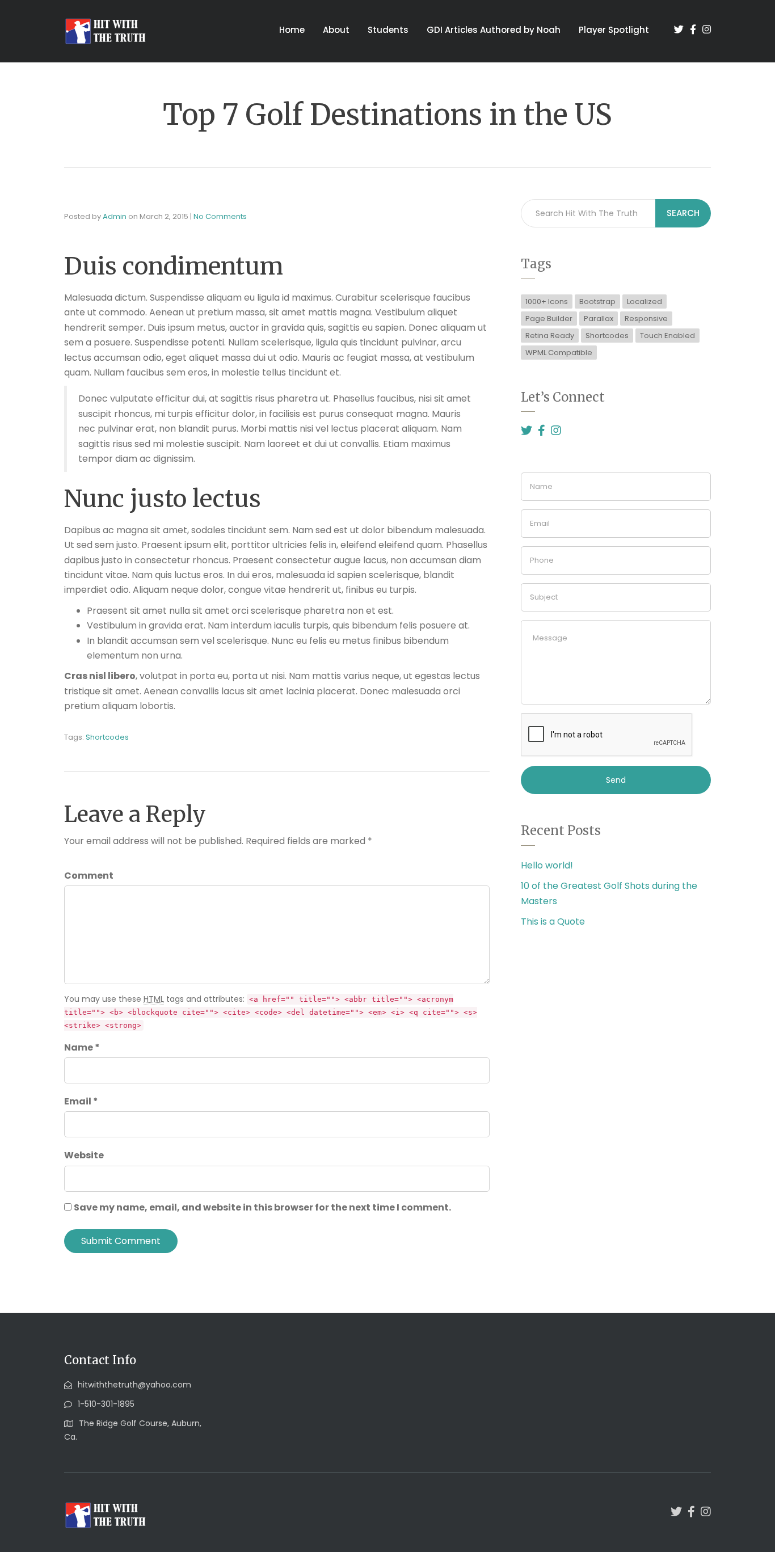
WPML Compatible (558, 352)
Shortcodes (107, 737)
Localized (644, 301)
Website (84, 1155)
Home (292, 30)
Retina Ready (549, 335)
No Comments (220, 216)
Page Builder (548, 318)
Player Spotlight (614, 30)
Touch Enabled (667, 335)
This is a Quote (553, 921)
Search (683, 213)
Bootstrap (597, 301)
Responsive (646, 318)
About (336, 30)
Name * (82, 1047)
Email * (81, 1101)
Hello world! (547, 865)
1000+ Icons (546, 301)
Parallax (598, 318)
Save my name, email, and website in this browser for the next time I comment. (262, 1207)
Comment (88, 875)
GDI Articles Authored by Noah (494, 30)
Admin (115, 216)
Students (388, 30)
